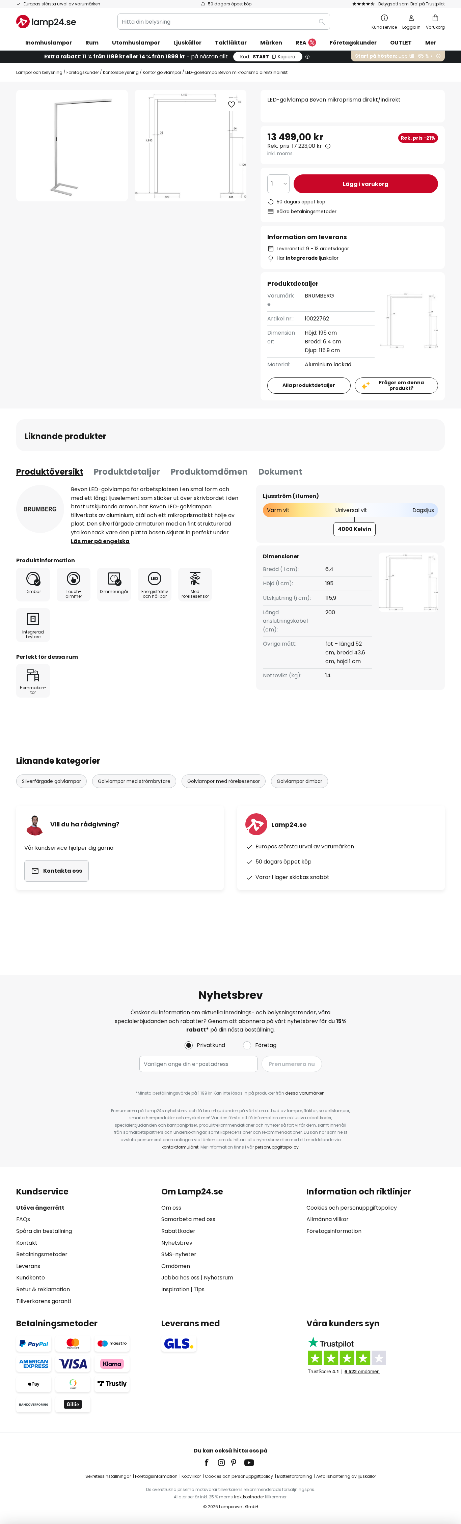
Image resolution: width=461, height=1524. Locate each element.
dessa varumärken (305, 1093)
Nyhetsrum (218, 1277)
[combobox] (224, 21)
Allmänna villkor (327, 1219)
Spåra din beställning (44, 1231)
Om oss (171, 1208)
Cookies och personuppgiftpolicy (239, 1476)
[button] (231, 104)
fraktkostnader (249, 1497)
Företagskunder (82, 72)
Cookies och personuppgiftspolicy (351, 1208)
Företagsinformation (333, 1231)
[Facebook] (211, 1462)
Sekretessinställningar (108, 1476)
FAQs (23, 1219)
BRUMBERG (319, 296)
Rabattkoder (178, 1231)
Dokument (280, 471)
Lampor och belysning (39, 72)
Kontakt (26, 1243)
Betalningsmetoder (41, 1254)
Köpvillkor (191, 1476)
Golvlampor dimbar (299, 781)
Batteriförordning (294, 1476)
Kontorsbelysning (121, 72)
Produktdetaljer (127, 471)
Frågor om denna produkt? (401, 385)
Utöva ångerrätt (40, 1208)
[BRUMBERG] (40, 509)
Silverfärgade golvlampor (51, 781)
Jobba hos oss (180, 1277)
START (267, 56)
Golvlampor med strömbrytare (134, 781)
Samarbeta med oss (188, 1219)
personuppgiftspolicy (277, 1147)
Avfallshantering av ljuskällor (346, 1476)
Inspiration (175, 1289)
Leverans (28, 1266)
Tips (199, 1289)
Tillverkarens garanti (43, 1301)
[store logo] (46, 21)
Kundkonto (30, 1277)
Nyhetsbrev (176, 1243)
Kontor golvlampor (162, 72)
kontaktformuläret (180, 1147)
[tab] (49, 471)
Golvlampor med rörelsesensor (223, 781)
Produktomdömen (209, 471)
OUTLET (401, 43)
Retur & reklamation (43, 1289)
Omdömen (175, 1266)
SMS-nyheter (178, 1254)
